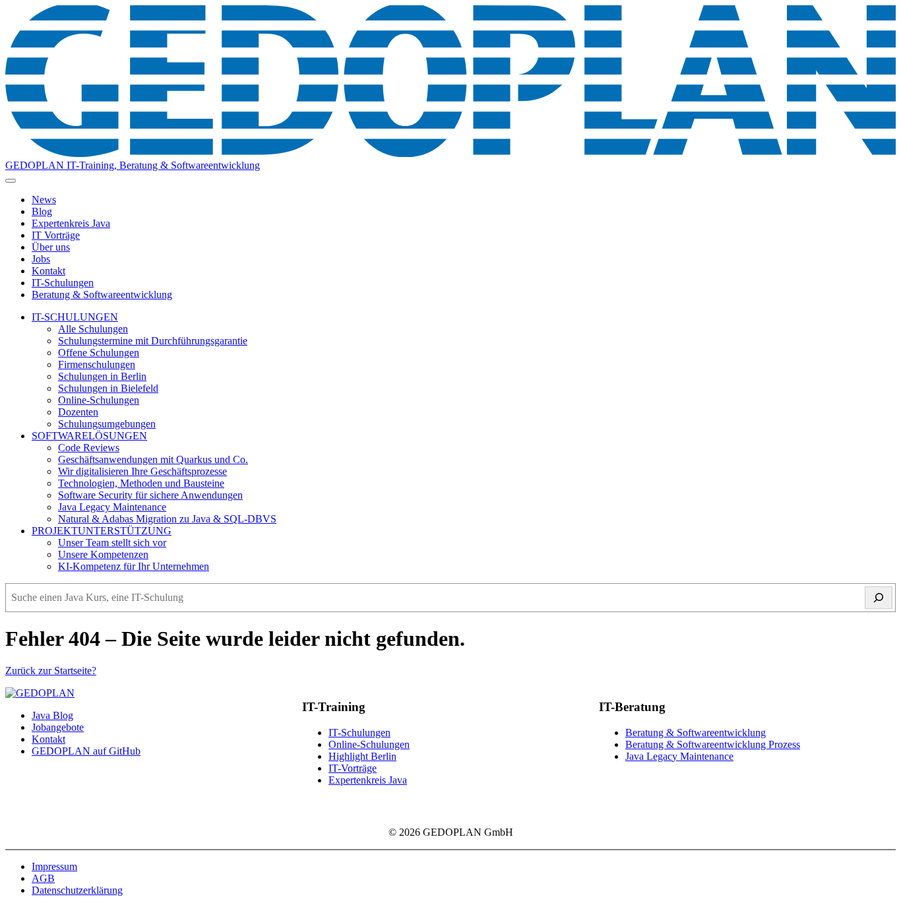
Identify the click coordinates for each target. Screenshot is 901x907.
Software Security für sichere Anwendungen (150, 495)
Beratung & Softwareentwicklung (102, 294)
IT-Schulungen (63, 282)
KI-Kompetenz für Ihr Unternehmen (133, 566)
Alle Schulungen (93, 328)
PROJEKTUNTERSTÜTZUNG (101, 530)
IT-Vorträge (352, 768)
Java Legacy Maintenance (112, 507)
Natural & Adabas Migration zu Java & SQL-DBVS (167, 518)
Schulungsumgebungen (107, 423)
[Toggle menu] (10, 181)
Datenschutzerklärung (77, 890)
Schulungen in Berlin (102, 376)
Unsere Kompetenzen (103, 554)
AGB (43, 878)
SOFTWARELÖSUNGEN (89, 435)
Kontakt (48, 270)
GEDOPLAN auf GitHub (86, 751)
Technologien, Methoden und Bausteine (141, 483)
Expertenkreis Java (71, 223)
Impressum (54, 866)
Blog (42, 211)
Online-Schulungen (98, 400)
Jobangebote (58, 727)
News (44, 199)
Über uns (51, 247)
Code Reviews (88, 447)
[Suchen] (878, 597)
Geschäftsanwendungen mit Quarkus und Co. (153, 459)
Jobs (41, 259)
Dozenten (78, 412)
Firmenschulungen (96, 364)
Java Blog (52, 715)
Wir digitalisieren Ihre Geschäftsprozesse (142, 471)
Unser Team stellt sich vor (112, 542)
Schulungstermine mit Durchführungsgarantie (152, 340)
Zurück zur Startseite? (50, 670)
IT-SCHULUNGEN (75, 317)
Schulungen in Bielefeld (108, 388)
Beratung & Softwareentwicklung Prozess (712, 744)
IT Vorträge (56, 235)
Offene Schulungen (98, 352)
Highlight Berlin (362, 756)
